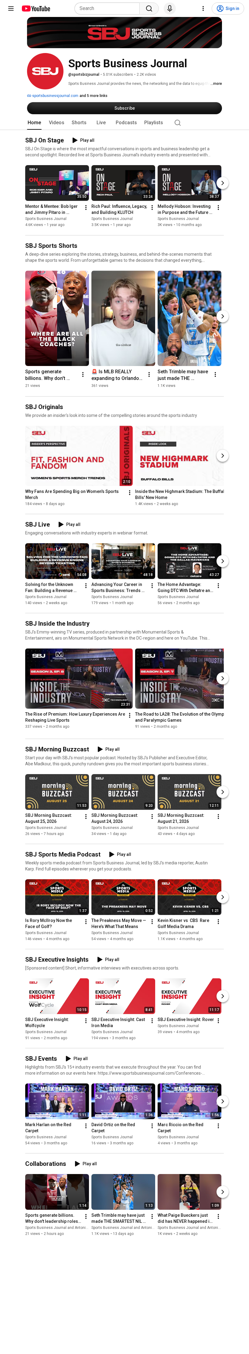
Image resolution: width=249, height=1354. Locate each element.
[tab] (34, 122)
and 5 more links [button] (93, 96)
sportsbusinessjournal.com (54, 96)
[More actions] (86, 208)
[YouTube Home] (35, 8)
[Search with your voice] (170, 8)
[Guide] (11, 8)
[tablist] (124, 122)
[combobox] (109, 8)
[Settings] (203, 8)
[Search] (149, 8)
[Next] (223, 183)
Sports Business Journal (46, 219)
